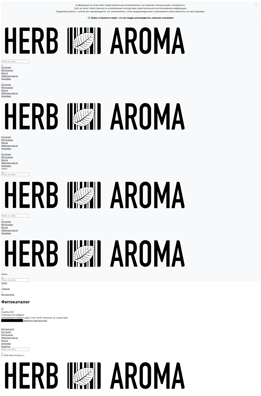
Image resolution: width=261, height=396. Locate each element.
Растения (6, 84)
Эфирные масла (9, 93)
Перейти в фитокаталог (35, 320)
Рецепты (5, 346)
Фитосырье (7, 87)
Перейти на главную (12, 320)
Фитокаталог (7, 329)
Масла (4, 90)
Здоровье (6, 96)
